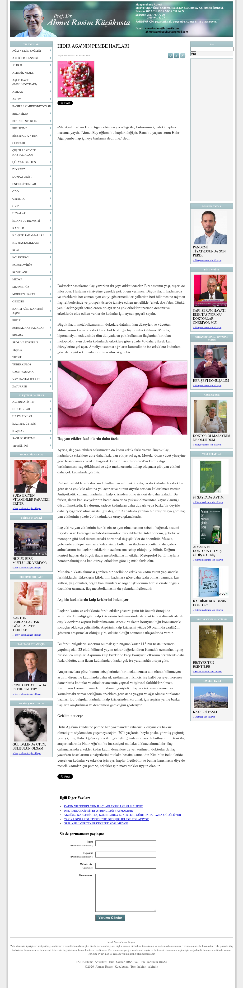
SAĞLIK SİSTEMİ (23, 438)
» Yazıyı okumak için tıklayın (27, 508)
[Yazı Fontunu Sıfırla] (183, 55)
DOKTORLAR (21, 409)
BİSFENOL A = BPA (24, 135)
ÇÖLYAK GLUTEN (24, 162)
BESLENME (19, 128)
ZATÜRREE (19, 386)
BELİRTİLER (20, 113)
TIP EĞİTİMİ (20, 445)
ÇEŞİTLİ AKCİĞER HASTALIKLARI (24, 152)
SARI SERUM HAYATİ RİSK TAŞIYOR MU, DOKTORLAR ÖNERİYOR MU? (209, 316)
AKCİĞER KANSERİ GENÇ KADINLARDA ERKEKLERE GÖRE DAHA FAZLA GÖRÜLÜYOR (122, 815)
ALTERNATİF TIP (23, 401)
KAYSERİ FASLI (205, 712)
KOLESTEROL (21, 257)
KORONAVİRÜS (22, 264)
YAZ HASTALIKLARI (26, 379)
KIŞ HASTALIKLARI (25, 242)
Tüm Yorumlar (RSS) (153, 962)
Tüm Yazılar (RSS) (121, 962)
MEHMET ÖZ (20, 286)
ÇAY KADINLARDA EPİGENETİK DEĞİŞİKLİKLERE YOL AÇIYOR (106, 819)
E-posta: (81, 854)
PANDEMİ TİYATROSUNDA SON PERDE (209, 251)
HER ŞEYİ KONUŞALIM (211, 380)
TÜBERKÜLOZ (21, 364)
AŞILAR (17, 91)
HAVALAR (19, 213)
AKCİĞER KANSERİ (25, 58)
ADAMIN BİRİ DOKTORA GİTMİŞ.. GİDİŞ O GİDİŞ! (208, 550)
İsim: (81, 843)
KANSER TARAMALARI (28, 235)
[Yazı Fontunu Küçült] (176, 55)
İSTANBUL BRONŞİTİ (26, 220)
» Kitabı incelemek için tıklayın (208, 502)
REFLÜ (16, 320)
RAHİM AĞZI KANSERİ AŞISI (27, 311)
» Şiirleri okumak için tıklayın (207, 671)
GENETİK (18, 198)
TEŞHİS (17, 349)
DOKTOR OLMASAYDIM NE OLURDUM (211, 437)
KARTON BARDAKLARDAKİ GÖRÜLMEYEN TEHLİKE (27, 623)
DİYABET (18, 169)
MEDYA (17, 279)
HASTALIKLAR (22, 416)
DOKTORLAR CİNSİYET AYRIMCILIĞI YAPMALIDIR (98, 810)
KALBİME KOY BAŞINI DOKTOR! (210, 603)
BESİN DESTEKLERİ (25, 121)
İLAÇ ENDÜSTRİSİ (24, 423)
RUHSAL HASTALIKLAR (28, 327)
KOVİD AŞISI (20, 272)
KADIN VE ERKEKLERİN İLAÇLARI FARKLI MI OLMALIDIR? (103, 806)
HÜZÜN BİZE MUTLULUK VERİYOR (30, 560)
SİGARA (17, 335)
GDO (15, 191)
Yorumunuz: (86, 875)
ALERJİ (17, 65)
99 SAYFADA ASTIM (208, 497)
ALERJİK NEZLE (22, 72)
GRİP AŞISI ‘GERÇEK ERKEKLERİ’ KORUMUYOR (96, 823)
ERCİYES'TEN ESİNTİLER (203, 664)
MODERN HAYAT (23, 294)
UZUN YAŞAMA (23, 371)
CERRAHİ (18, 143)
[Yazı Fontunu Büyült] (170, 55)
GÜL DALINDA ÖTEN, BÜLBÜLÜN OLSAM (29, 746)
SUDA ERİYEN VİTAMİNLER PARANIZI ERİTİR (31, 499)
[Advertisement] (121, 180)
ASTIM (16, 99)
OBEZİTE (18, 301)
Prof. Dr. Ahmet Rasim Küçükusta (121, 19)
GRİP (15, 206)
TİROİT (16, 357)
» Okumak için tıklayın (204, 716)
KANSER (18, 228)
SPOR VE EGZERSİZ (25, 342)
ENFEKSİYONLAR (24, 184)
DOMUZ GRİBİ (22, 176)
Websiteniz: (86, 866)
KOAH (16, 250)
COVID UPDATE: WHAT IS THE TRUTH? (30, 687)
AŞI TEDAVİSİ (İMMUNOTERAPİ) (24, 82)
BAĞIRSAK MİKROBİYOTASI (31, 106)
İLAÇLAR (18, 431)
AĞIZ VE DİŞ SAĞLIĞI (26, 50)
